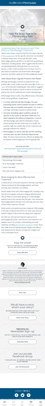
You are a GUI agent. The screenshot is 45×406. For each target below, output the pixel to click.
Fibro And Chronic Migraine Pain (13, 171)
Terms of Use (39, 399)
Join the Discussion (22, 367)
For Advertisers (29, 399)
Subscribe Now (22, 253)
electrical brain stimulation (24, 225)
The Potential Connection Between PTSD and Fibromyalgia (22, 150)
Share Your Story (22, 318)
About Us (3, 399)
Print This (22, 293)
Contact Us (11, 399)
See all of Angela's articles (22, 282)
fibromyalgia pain (9, 56)
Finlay (22, 268)
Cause (22, 30)
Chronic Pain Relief (9, 167)
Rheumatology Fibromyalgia (12, 160)
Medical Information (22, 44)
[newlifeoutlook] (22, 3)
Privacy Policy (19, 399)
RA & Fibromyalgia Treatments (13, 164)
